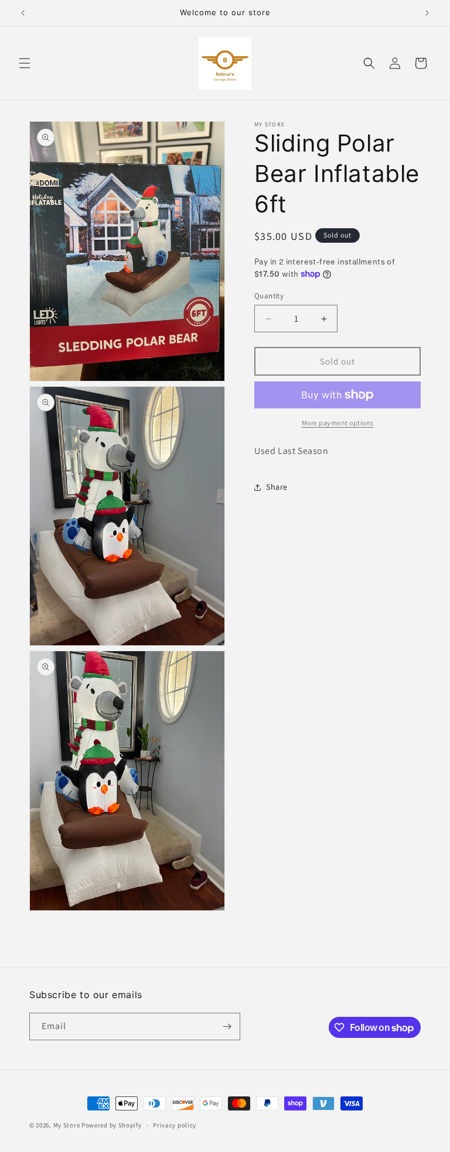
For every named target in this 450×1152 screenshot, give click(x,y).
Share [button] (277, 487)
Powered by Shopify (111, 1125)
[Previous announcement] (23, 13)
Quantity (269, 296)
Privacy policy (174, 1125)
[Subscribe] (227, 1026)
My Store (66, 1125)
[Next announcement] (427, 13)
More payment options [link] (338, 422)
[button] (25, 63)
